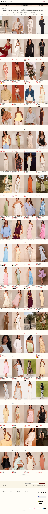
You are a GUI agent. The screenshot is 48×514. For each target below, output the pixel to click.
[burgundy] (17, 450)
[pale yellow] (1, 83)
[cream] (24, 83)
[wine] (4, 219)
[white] (39, 311)
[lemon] (13, 265)
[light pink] (37, 219)
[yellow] (36, 357)
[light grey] (24, 129)
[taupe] (25, 129)
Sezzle (2, 499)
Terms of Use (18, 498)
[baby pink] (12, 196)
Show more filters (35, 14)
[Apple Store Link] (40, 503)
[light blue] (36, 219)
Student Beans (3, 500)
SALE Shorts (14, 12)
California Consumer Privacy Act (20, 500)
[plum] (14, 288)
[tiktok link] (43, 492)
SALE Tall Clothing (25, 12)
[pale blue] (0, 219)
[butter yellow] (36, 106)
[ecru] (24, 37)
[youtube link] (41, 492)
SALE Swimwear (21, 12)
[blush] (27, 403)
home (1, 8)
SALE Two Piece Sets (33, 12)
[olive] (13, 356)
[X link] (45, 492)
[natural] (25, 450)
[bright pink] (25, 196)
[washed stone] (26, 37)
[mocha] (0, 334)
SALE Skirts (18, 12)
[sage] (37, 37)
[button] (43, 1)
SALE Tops (29, 12)
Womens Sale (6, 8)
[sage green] (1, 219)
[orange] (24, 196)
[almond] (13, 196)
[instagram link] (38, 492)
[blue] (25, 37)
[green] (13, 427)
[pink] (0, 83)
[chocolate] (25, 60)
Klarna (2, 498)
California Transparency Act (20, 499)
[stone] (1, 288)
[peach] (38, 37)
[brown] (15, 427)
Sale (3, 8)
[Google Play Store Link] (40, 501)
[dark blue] (14, 356)
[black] (36, 37)
